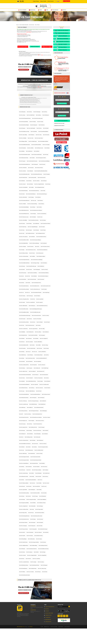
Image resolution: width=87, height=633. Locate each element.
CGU (24, 626)
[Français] (57, 1)
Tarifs (40, 9)
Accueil (55, 17)
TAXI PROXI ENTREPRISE (62, 38)
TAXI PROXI (30, 626)
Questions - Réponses (53, 626)
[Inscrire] (69, 606)
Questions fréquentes (62, 49)
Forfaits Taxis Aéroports (35, 46)
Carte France (60, 17)
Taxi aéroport (47, 617)
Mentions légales (20, 626)
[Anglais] (58, 1)
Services (64, 9)
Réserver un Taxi (48, 615)
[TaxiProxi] (19, 610)
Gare (47, 9)
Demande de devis (23, 46)
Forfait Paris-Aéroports (49, 606)
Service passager (67, 17)
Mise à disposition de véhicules (62, 41)
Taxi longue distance (62, 47)
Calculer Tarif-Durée (49, 613)
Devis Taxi (47, 608)
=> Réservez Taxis (67, 1)
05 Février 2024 (33, 605)
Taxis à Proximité (23, 9)
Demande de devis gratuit (59, 125)
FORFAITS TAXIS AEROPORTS (62, 120)
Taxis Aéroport (55, 9)
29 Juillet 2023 (33, 609)
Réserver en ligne (46, 46)
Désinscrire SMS (48, 619)
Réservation (32, 9)
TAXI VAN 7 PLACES (62, 44)
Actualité (47, 610)
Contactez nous (48, 621)
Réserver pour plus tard (59, 123)
